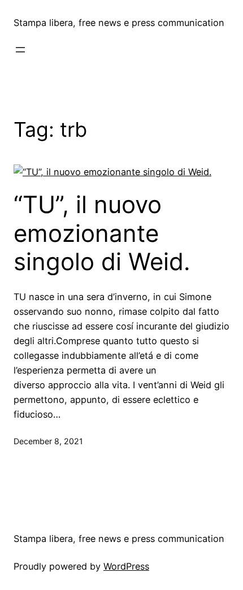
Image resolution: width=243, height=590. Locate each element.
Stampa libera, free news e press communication (119, 22)
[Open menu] (20, 50)
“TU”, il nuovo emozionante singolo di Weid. (102, 233)
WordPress (126, 566)
